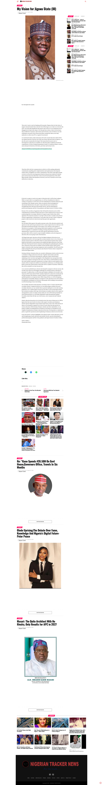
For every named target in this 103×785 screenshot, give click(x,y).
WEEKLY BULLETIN (38, 778)
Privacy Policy (68, 778)
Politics (53, 778)
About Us (62, 778)
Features (32, 778)
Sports (58, 778)
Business (49, 778)
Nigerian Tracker (22, 13)
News (28, 778)
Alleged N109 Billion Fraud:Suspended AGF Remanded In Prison (37, 148)
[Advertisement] (42, 94)
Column (74, 778)
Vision (34, 386)
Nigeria (30, 386)
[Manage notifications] (101, 783)
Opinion (44, 778)
